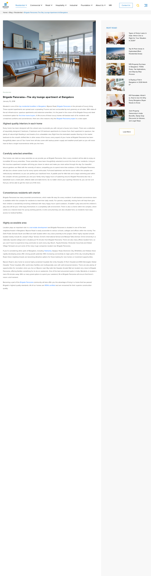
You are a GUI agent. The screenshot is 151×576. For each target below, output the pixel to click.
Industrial (73, 5)
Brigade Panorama (64, 106)
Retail (48, 5)
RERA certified (50, 285)
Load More (127, 132)
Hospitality (60, 5)
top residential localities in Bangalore (32, 106)
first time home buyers (27, 115)
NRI (110, 5)
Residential (20, 5)
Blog (11, 12)
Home (5, 12)
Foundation (86, 5)
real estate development (38, 227)
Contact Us (126, 5)
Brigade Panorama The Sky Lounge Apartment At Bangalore (46, 12)
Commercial (35, 5)
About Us (100, 5)
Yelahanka (47, 251)
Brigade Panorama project (66, 119)
